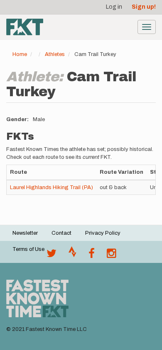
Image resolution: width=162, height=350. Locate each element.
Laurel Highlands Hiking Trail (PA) (51, 187)
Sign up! (144, 7)
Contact (61, 233)
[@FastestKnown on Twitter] (51, 255)
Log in (114, 7)
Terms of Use (28, 249)
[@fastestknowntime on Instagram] (111, 255)
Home (19, 54)
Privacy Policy (102, 233)
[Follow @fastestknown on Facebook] (91, 255)
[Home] (24, 27)
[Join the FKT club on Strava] (72, 255)
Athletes (55, 54)
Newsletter (25, 233)
